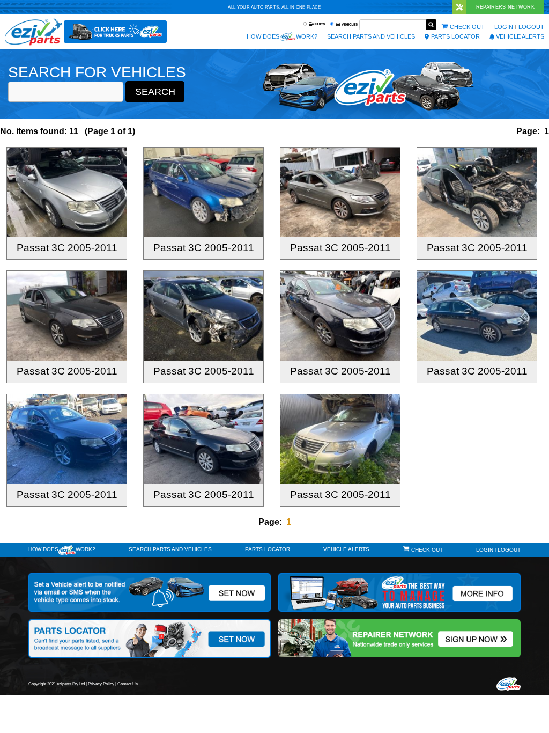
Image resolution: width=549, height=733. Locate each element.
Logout (531, 27)
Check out (467, 27)
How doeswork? (61, 549)
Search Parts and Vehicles (371, 36)
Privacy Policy (101, 683)
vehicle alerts (520, 36)
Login (503, 27)
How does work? (282, 36)
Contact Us (127, 683)
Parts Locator (455, 36)
